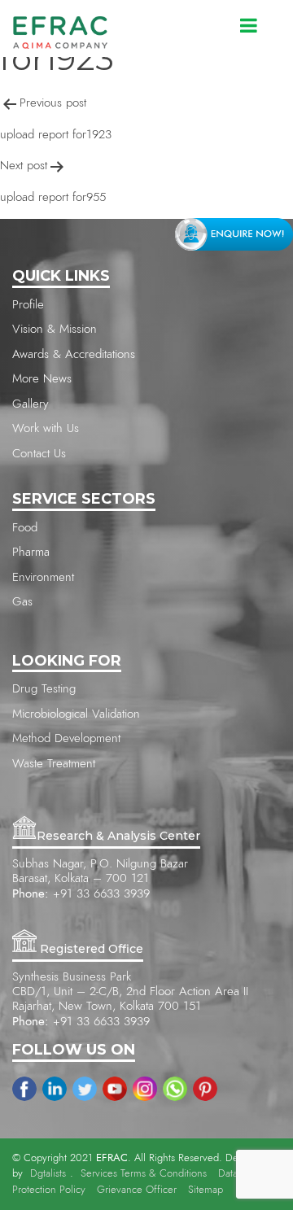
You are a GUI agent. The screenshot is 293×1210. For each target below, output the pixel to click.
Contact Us (39, 454)
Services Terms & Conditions (144, 1174)
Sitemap (205, 1190)
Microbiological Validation (76, 714)
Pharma (31, 552)
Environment (43, 577)
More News (42, 379)
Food (24, 528)
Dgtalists (48, 1174)
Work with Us (45, 428)
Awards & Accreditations (73, 354)
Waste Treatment (53, 764)
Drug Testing (44, 689)
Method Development (66, 738)
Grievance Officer (137, 1190)
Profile (28, 305)
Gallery (30, 404)
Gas (22, 602)
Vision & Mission (54, 329)
